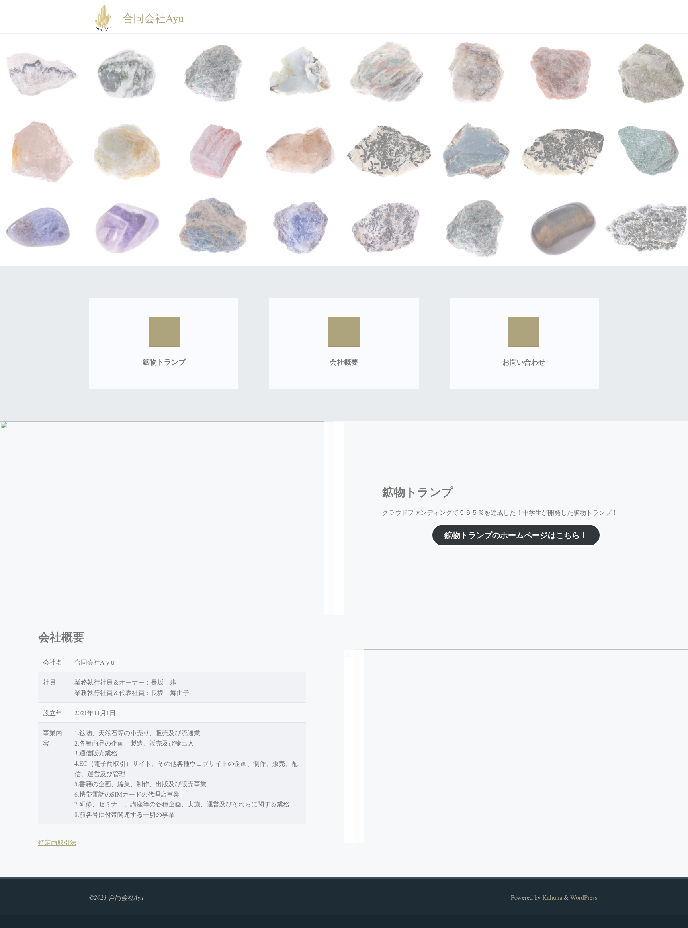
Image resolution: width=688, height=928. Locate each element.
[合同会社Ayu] (102, 17)
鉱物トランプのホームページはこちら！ (516, 535)
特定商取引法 (57, 842)
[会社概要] (344, 335)
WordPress (583, 897)
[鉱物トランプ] (164, 335)
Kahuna (551, 897)
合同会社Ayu (153, 17)
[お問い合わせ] (523, 335)
